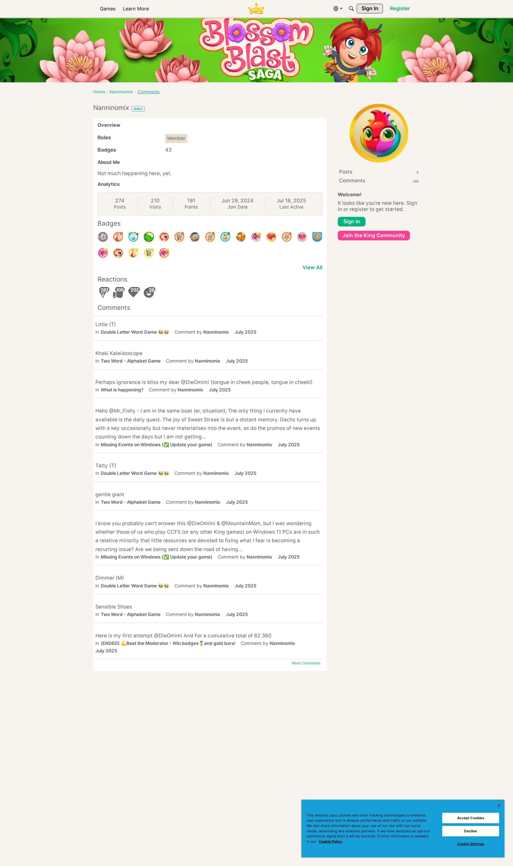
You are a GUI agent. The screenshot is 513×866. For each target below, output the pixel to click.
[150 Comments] (210, 237)
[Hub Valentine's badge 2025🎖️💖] (302, 237)
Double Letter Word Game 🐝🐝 (135, 332)
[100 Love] (271, 237)
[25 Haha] (164, 237)
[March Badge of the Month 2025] (195, 237)
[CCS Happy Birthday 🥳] (103, 237)
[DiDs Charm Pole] (241, 237)
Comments (378, 181)
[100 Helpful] (256, 237)
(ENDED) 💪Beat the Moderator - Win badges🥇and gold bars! (168, 643)
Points (191, 207)
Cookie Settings (470, 844)
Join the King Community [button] (373, 235)
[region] (402, 828)
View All (312, 267)
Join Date (237, 207)
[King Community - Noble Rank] (317, 237)
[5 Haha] (118, 253)
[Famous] (133, 253)
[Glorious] (118, 237)
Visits (155, 207)
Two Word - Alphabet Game (131, 361)
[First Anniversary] (133, 237)
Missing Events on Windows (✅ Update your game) (156, 444)
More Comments (306, 663)
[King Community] (256, 8)
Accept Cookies (470, 818)
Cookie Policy (331, 841)
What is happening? (122, 389)
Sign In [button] (351, 221)
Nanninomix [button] (216, 332)
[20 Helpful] (164, 253)
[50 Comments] (149, 253)
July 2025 (245, 332)
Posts (120, 207)
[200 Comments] (179, 237)
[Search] (351, 8)
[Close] (499, 805)
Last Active (291, 207)
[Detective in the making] (225, 237)
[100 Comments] (287, 237)
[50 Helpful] (103, 253)
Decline (470, 831)
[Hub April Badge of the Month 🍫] (149, 237)
